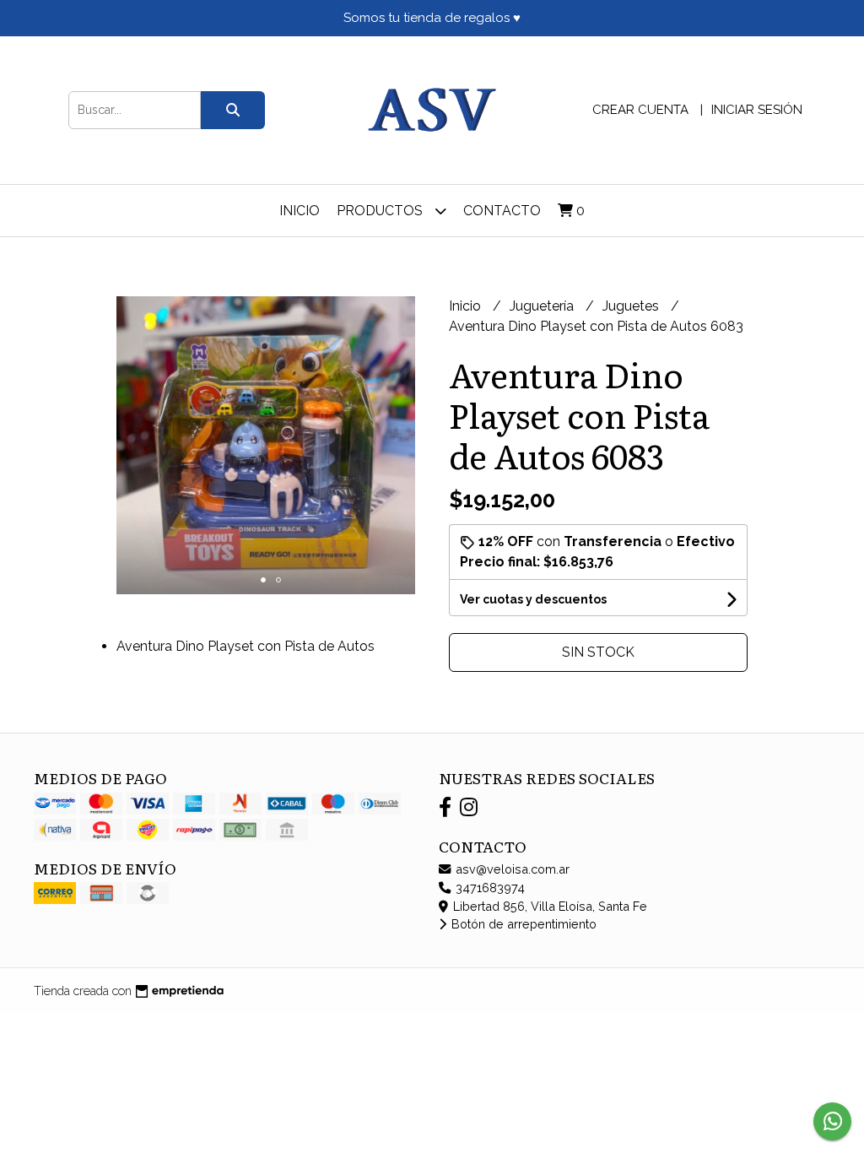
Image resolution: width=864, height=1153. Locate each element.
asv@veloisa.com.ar (511, 869)
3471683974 (488, 887)
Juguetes (632, 306)
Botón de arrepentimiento (522, 924)
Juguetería (543, 306)
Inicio (299, 211)
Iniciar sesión (756, 109)
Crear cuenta (640, 109)
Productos (381, 211)
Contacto (502, 211)
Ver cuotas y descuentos (533, 599)
